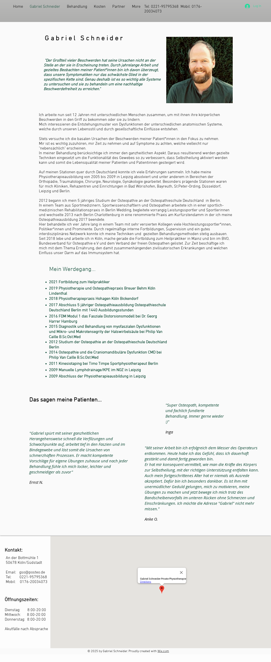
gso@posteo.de (32, 572)
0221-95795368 (33, 577)
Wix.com (163, 651)
